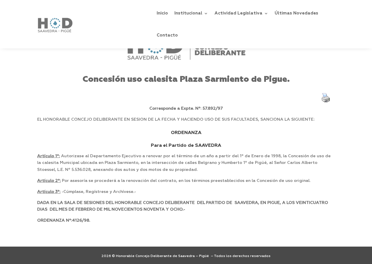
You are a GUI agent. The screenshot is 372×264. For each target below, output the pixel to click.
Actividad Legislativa (238, 13)
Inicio (162, 13)
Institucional (188, 13)
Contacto (167, 35)
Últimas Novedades (296, 13)
